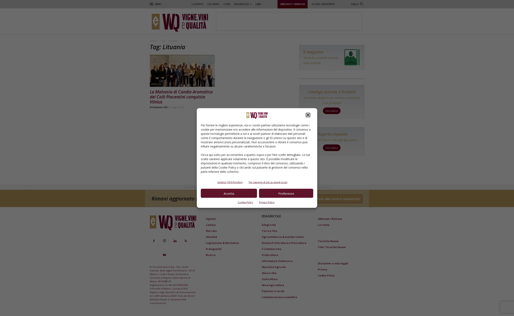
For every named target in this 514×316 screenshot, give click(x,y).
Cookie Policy (245, 202)
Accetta (229, 193)
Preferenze (286, 193)
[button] (308, 115)
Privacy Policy (266, 202)
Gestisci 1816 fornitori (230, 182)
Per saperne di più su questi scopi (268, 182)
